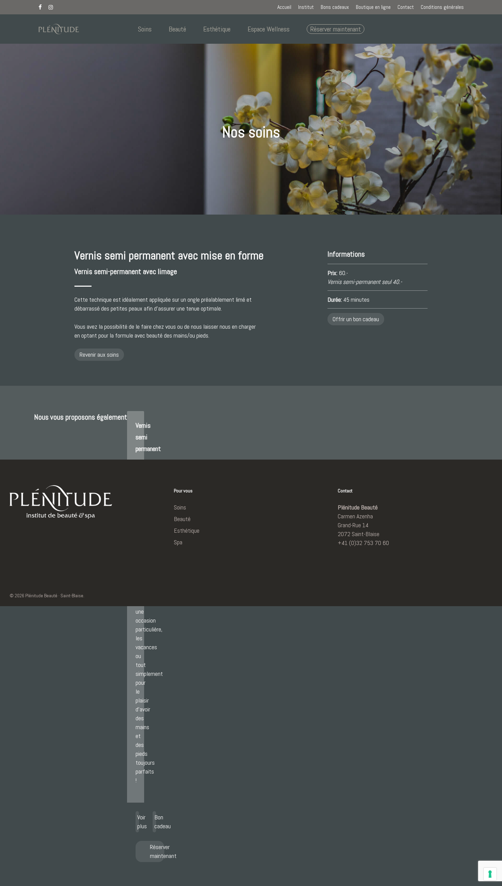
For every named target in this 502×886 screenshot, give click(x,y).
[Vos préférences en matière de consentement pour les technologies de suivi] (490, 874)
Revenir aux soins (99, 354)
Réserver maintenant (157, 851)
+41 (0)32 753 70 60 (363, 543)
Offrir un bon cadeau (356, 319)
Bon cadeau (155, 821)
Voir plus (138, 821)
